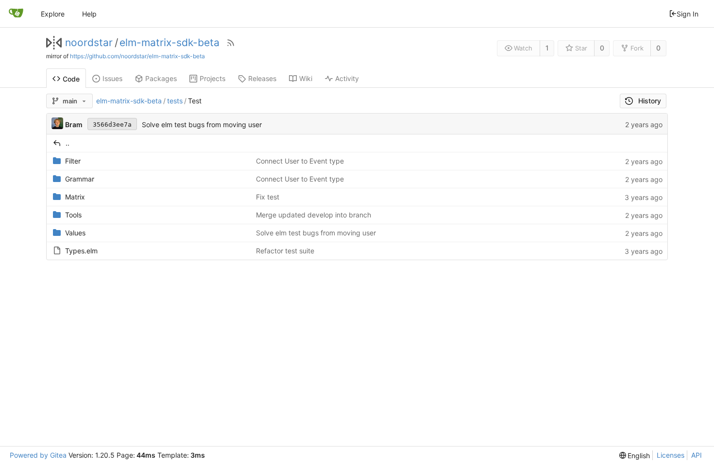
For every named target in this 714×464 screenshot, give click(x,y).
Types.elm (81, 251)
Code (71, 79)
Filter (73, 161)
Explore (53, 14)
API (696, 455)
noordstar (89, 43)
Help (89, 14)
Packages (161, 78)
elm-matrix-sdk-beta (169, 43)
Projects (212, 78)
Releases (262, 78)
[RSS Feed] (230, 42)
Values (75, 233)
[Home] (16, 13)
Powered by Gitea (38, 455)
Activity (347, 78)
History (649, 101)
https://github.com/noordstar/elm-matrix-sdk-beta (137, 56)
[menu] (634, 455)
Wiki (305, 78)
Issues (112, 78)
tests (175, 101)
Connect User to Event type (300, 161)
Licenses (670, 455)
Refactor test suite (285, 251)
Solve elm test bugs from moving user (202, 124)
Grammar (79, 179)
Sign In (687, 14)
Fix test (267, 197)
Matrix (75, 197)
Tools (73, 215)
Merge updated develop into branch (313, 215)
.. (67, 143)
